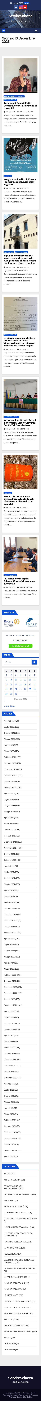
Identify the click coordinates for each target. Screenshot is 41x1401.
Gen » (12, 706)
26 (25, 689)
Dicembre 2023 (10, 914)
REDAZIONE (24, 188)
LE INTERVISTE (11, 1295)
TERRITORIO (7, 176)
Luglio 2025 (9, 800)
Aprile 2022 (9, 1035)
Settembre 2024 (10, 860)
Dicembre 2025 (10, 769)
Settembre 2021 (10, 1078)
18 (20, 684)
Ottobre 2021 (9, 1072)
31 (16, 694)
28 (34, 689)
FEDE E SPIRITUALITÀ (14, 1207)
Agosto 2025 (9, 793)
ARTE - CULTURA (8, 252)
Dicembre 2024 (10, 842)
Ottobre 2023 (9, 927)
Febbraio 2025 (10, 830)
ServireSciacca (20, 16)
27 (30, 689)
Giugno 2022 (9, 1023)
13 (30, 680)
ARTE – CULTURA (12, 1180)
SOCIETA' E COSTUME (14, 1325)
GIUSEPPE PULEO (26, 112)
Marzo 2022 (9, 1042)
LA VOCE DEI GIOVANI (14, 1289)
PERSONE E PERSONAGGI (16, 1313)
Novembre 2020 (10, 1138)
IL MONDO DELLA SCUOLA (11, 417)
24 (16, 689)
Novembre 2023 (10, 921)
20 (30, 684)
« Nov (6, 706)
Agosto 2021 (9, 1084)
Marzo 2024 (9, 896)
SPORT (7, 1338)
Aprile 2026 (9, 745)
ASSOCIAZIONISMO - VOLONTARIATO (14, 96)
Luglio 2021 (9, 1090)
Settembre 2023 (10, 933)
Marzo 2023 (9, 969)
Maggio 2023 (9, 957)
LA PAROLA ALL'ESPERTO (15, 1277)
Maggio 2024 (9, 884)
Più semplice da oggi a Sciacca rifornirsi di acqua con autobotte (20, 581)
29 (6, 694)
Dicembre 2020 (10, 1132)
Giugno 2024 (9, 878)
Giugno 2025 (9, 806)
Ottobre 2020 (9, 1144)
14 (34, 680)
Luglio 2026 (9, 727)
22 (6, 689)
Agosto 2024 (9, 866)
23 (11, 689)
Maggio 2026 (9, 739)
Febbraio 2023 (10, 975)
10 (16, 680)
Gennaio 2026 (10, 763)
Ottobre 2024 (9, 854)
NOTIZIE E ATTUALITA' (10, 99)
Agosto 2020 (9, 1156)
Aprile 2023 (9, 963)
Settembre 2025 (10, 787)
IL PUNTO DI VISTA (12, 1248)
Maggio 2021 (9, 1102)
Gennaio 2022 (10, 1054)
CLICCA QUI (22, 646)
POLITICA (8, 1319)
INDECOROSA (8, 493)
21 (34, 684)
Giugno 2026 (9, 733)
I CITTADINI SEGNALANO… (16, 1213)
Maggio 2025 (9, 812)
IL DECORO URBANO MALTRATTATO (20, 1219)
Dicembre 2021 (10, 1060)
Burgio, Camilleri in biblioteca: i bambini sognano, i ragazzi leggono (20, 182)
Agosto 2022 (9, 1011)
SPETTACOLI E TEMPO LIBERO (18, 1332)
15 (6, 684)
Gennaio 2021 (10, 1126)
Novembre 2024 (10, 848)
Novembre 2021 (10, 1066)
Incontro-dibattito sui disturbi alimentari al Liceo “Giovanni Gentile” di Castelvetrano (20, 423)
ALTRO (7, 1174)
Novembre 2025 (10, 775)
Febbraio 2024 (10, 902)
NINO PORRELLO (25, 587)
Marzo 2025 (9, 824)
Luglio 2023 (9, 945)
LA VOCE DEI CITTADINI (14, 1283)
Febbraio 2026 (10, 757)
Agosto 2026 (9, 721)
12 (25, 680)
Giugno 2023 (9, 951)
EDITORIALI (9, 1200)
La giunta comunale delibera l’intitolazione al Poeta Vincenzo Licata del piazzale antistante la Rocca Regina (19, 342)
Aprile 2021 (9, 1108)
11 (21, 680)
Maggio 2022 (9, 1029)
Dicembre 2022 (10, 987)
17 (16, 684)
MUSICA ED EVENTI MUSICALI (17, 1301)
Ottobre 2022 (9, 999)
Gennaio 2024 (10, 908)
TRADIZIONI (9, 1350)
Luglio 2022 (9, 1017)
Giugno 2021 (9, 1096)
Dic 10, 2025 (10, 112)
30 (11, 694)
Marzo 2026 (9, 751)
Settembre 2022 (10, 1005)
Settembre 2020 (10, 1150)
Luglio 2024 (9, 872)
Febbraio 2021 (10, 1120)
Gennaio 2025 (10, 836)
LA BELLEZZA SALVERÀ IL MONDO (19, 1269)
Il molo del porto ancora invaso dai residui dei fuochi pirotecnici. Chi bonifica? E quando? (19, 500)
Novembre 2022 (10, 993)
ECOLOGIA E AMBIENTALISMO (17, 1194)
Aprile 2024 (9, 890)
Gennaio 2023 (10, 981)
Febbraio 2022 (10, 1048)
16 (11, 684)
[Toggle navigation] (36, 30)
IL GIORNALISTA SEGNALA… (17, 1227)
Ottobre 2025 (9, 781)
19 (25, 684)
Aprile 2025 (9, 818)
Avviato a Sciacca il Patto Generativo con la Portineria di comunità (20, 106)
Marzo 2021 (9, 1114)
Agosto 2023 (9, 939)
